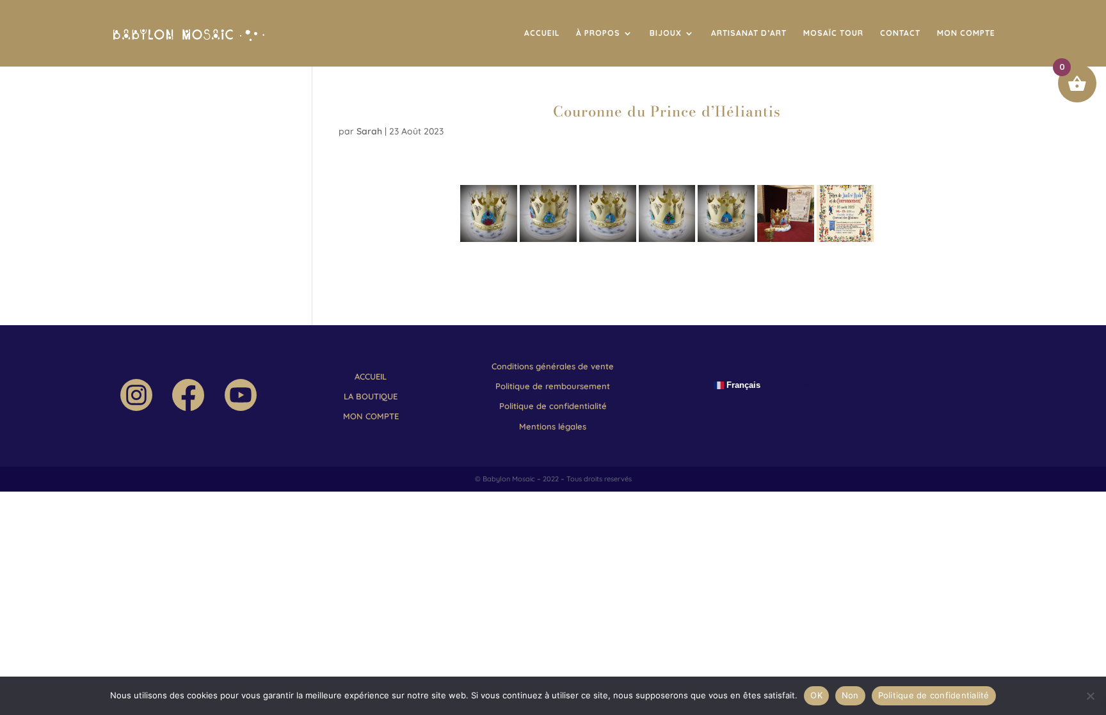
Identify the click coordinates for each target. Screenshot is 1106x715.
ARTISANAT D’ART (749, 33)
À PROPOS (598, 33)
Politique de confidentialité (934, 695)
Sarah (369, 131)
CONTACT (900, 33)
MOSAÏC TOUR (833, 33)
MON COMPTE (966, 33)
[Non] (1090, 695)
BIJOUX (666, 33)
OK (816, 695)
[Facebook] (188, 408)
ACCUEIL (541, 33)
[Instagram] (136, 408)
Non (850, 695)
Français (742, 385)
